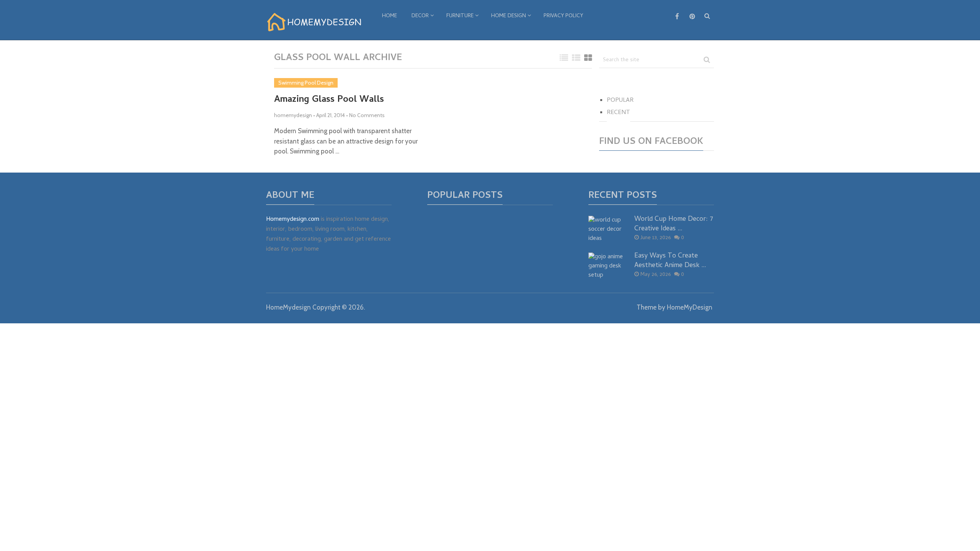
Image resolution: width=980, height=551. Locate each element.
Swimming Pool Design (305, 82)
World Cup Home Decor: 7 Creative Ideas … (673, 224)
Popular (620, 101)
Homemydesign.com (292, 220)
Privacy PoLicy (563, 16)
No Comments (367, 115)
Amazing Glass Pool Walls (329, 100)
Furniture (460, 16)
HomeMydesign (288, 307)
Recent (618, 113)
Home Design (508, 16)
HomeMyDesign (689, 307)
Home (389, 16)
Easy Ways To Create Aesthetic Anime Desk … (670, 261)
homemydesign (293, 115)
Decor (420, 16)
